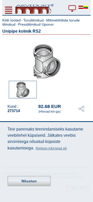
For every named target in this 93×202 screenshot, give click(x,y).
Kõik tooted (11, 20)
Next (87, 89)
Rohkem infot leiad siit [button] (51, 148)
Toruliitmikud (33, 20)
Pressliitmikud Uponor (36, 24)
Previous (6, 89)
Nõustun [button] (29, 181)
